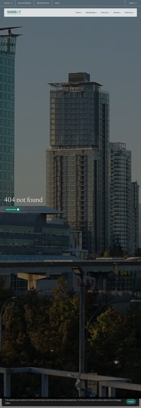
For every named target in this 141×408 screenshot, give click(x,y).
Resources (129, 12)
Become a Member (24, 3)
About (57, 3)
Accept (130, 401)
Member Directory (43, 3)
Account (7, 3)
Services (117, 12)
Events (78, 12)
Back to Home (11, 209)
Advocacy (104, 12)
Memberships (91, 12)
